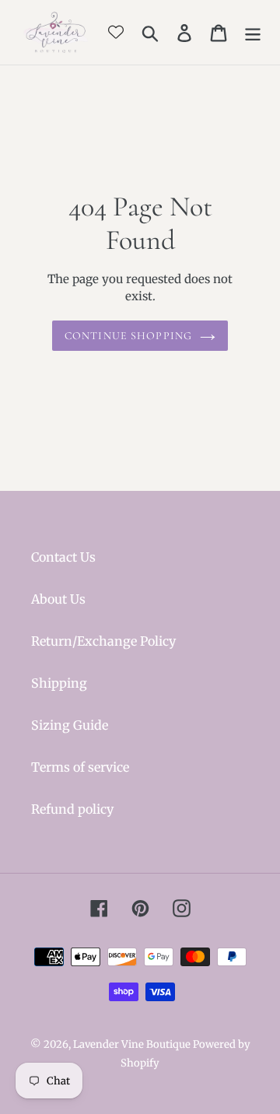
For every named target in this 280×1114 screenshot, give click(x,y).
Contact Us (63, 557)
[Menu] (253, 32)
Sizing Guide (69, 725)
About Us (58, 599)
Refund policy (72, 809)
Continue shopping (128, 335)
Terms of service (80, 767)
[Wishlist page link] (116, 32)
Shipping (59, 683)
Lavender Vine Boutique (133, 1044)
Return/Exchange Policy (103, 641)
